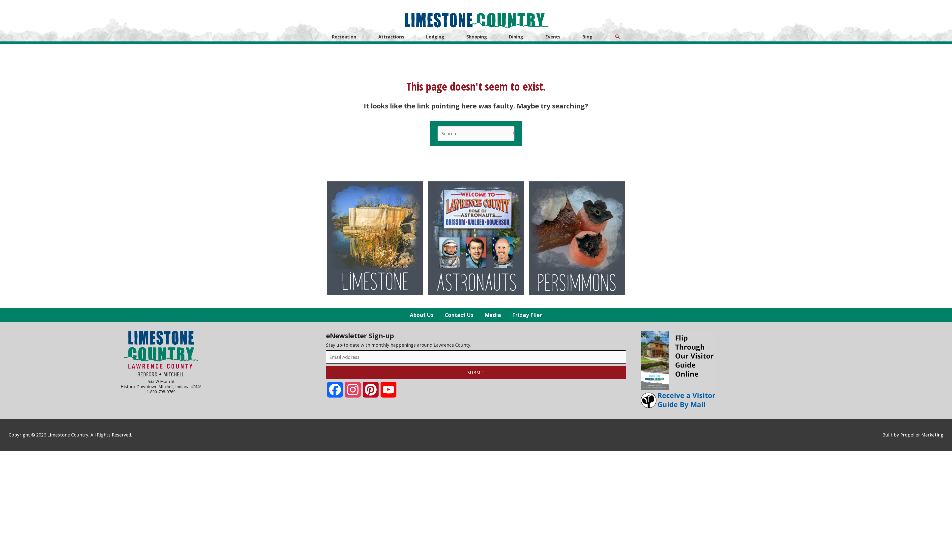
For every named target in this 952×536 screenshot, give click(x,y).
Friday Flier (527, 314)
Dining (516, 37)
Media (493, 314)
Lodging (435, 37)
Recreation (344, 37)
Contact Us (459, 314)
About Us (422, 314)
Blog (587, 37)
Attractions (391, 37)
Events (552, 37)
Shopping (476, 37)
